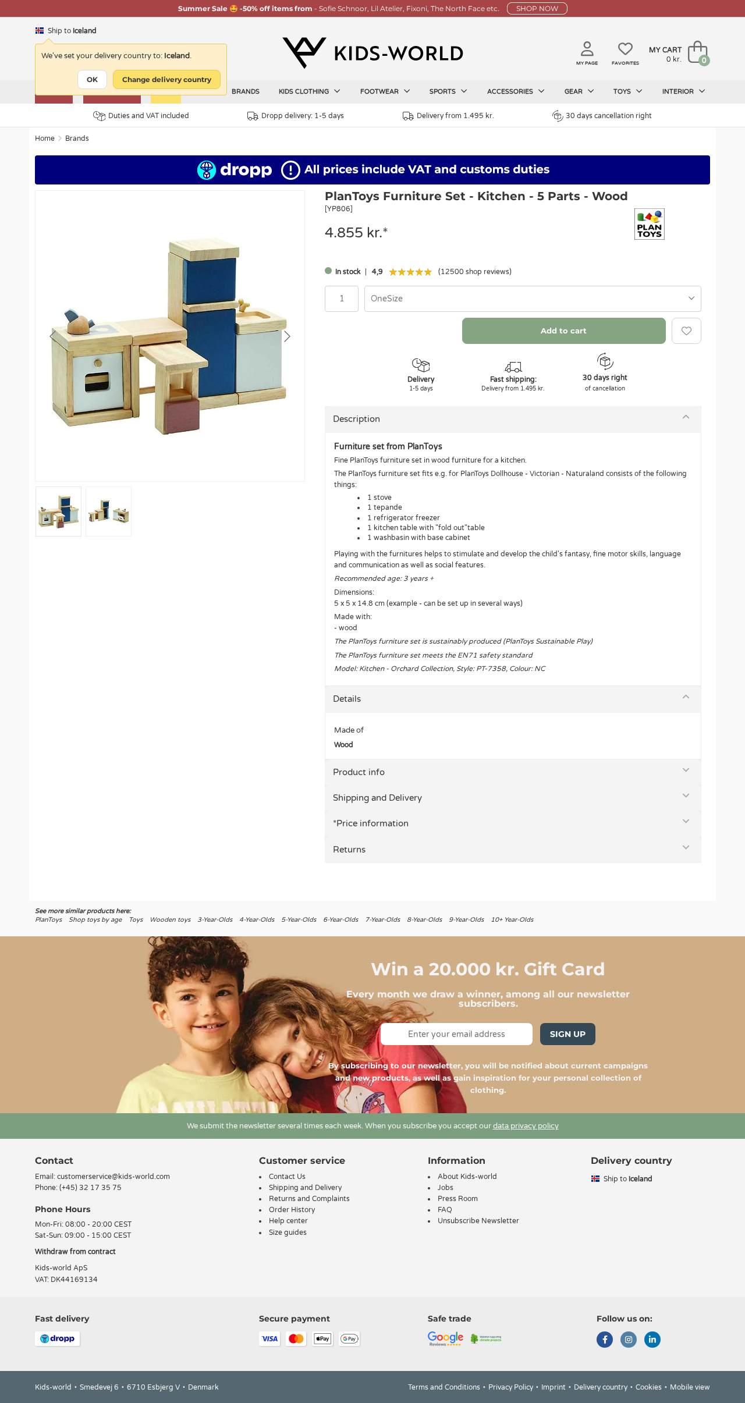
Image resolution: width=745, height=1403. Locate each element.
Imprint (553, 1387)
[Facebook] (605, 1341)
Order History (292, 1210)
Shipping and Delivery (377, 798)
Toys (623, 91)
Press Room (458, 1199)
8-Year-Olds (424, 920)
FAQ (445, 1210)
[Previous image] (53, 336)
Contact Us (287, 1177)
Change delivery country (166, 79)
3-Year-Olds (214, 920)
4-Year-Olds (256, 920)
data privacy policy (526, 1126)
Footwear (380, 91)
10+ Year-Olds (512, 920)
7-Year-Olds (382, 920)
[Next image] (286, 336)
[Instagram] (628, 1341)
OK (92, 79)
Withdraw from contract (75, 1252)
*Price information (371, 823)
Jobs (445, 1188)
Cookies (649, 1387)
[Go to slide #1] (58, 511)
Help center (288, 1221)
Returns (349, 849)
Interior (679, 91)
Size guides (288, 1232)
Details (347, 699)
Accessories (511, 91)
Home (45, 138)
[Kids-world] (372, 53)
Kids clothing (305, 91)
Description (356, 419)
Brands (246, 91)
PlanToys (48, 920)
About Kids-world (467, 1177)
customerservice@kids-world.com (113, 1177)
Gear (574, 91)
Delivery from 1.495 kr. (455, 116)
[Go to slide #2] (109, 511)
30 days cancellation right (609, 116)
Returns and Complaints (309, 1199)
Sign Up (568, 1034)
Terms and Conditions (444, 1387)
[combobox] (532, 299)
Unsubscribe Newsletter (478, 1221)
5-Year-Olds (298, 920)
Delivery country (600, 1387)
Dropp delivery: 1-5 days (302, 116)
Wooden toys (170, 920)
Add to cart (564, 330)
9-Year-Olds (466, 920)
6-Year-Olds (340, 920)
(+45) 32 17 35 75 (90, 1188)
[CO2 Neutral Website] (486, 1338)
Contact (54, 1160)
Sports (443, 91)
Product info (359, 772)
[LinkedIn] (652, 1341)
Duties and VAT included (148, 116)
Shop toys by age (95, 920)
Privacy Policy (510, 1387)
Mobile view (690, 1387)
